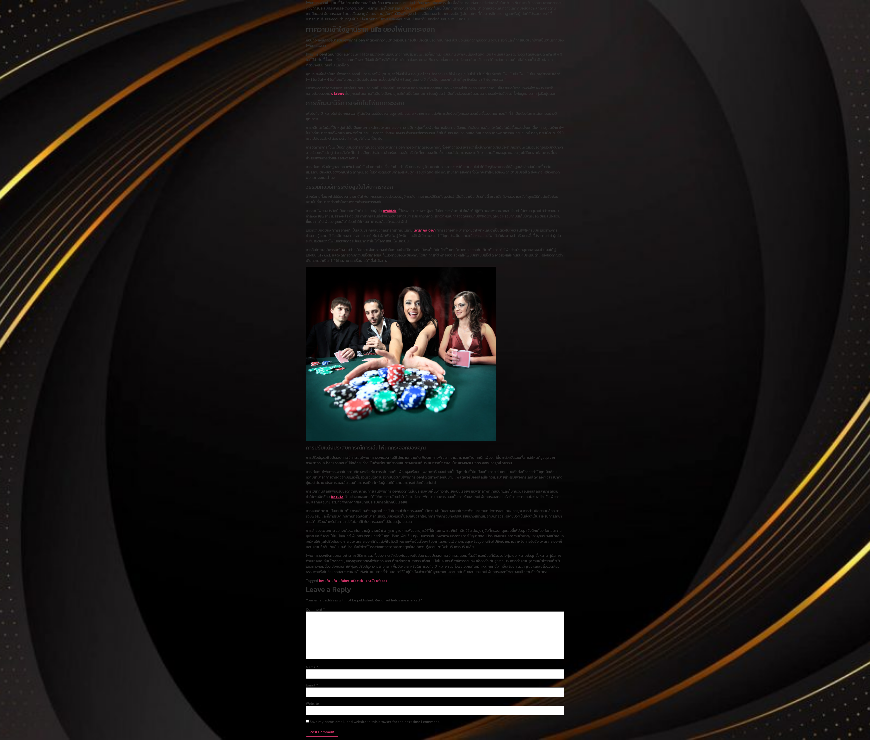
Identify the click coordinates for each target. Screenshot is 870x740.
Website (312, 703)
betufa (337, 496)
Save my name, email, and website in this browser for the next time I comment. (375, 721)
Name (312, 667)
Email (312, 685)
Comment (315, 609)
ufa (334, 580)
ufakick (389, 210)
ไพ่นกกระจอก (424, 230)
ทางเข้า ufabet (376, 580)
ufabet (337, 93)
